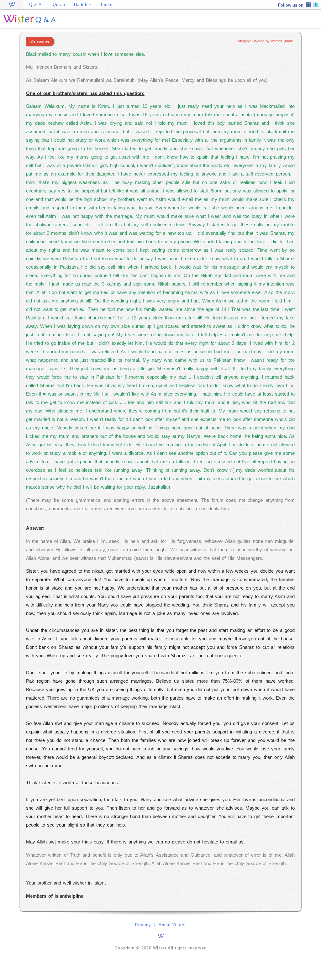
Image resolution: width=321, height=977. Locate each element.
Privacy (143, 924)
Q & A (35, 4)
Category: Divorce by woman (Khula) (265, 41)
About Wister (172, 924)
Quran (59, 4)
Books (106, 4)
